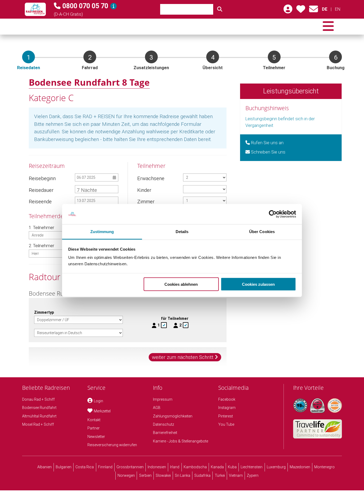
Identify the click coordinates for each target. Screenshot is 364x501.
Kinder (144, 190)
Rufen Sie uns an (267, 142)
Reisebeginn (42, 178)
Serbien (145, 475)
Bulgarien (63, 467)
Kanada (217, 467)
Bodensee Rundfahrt (39, 407)
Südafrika (202, 475)
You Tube (226, 424)
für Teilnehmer (174, 318)
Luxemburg (276, 467)
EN (337, 9)
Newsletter (96, 436)
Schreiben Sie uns (267, 152)
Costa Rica (84, 467)
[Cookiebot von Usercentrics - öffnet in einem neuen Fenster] (272, 214)
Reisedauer (41, 190)
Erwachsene (150, 178)
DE (324, 9)
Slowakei (163, 475)
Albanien (44, 467)
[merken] (300, 10)
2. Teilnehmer (41, 245)
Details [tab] (182, 231)
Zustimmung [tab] (102, 231)
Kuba (232, 467)
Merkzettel (102, 411)
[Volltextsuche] (220, 9)
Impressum (162, 399)
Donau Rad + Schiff (38, 399)
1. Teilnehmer (41, 227)
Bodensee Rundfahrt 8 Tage (89, 82)
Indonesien (157, 467)
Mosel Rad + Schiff (38, 424)
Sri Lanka (182, 475)
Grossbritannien (130, 467)
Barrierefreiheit (165, 432)
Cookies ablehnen (181, 284)
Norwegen (126, 475)
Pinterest (225, 416)
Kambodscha (195, 467)
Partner (93, 428)
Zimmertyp (44, 312)
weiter (182, 357)
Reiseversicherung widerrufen (112, 445)
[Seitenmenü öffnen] (328, 27)
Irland (174, 467)
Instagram (227, 407)
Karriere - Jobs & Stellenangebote (180, 441)
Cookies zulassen (258, 284)
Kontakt (93, 420)
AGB (156, 407)
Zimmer (146, 201)
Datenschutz (163, 424)
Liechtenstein (251, 467)
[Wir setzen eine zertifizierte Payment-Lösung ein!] (334, 405)
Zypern (252, 475)
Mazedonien (300, 467)
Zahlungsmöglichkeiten (172, 416)
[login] (288, 10)
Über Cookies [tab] (262, 231)
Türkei (220, 475)
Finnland (105, 467)
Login (98, 401)
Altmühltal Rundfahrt (39, 416)
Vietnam (236, 475)
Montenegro (324, 467)
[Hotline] (113, 6)
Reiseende (40, 201)
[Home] (35, 9)
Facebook (226, 399)
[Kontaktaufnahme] (313, 10)
